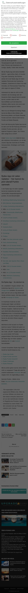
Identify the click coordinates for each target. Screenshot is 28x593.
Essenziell (5, 35)
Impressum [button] (21, 56)
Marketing (23, 35)
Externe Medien (7, 37)
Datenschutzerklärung (10, 29)
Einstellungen (15, 30)
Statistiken (14, 35)
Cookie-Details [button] (7, 56)
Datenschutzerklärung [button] (15, 56)
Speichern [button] (14, 47)
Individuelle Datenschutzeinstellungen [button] (14, 52)
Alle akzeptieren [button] (14, 43)
